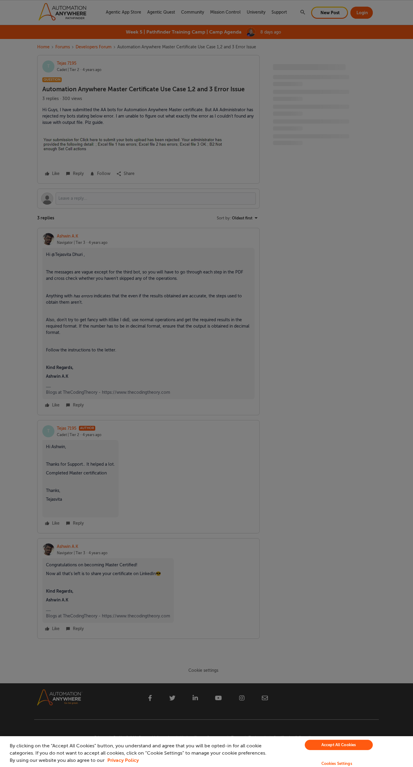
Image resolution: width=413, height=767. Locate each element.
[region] (206, 751)
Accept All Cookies (338, 745)
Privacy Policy (123, 760)
